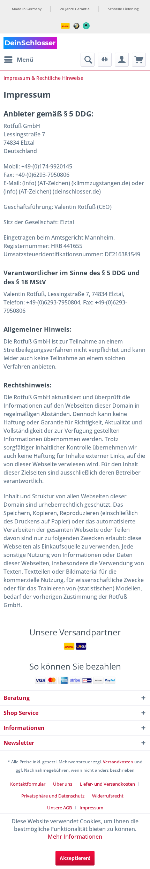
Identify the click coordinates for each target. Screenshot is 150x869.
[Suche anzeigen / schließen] (88, 60)
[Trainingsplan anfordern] (105, 60)
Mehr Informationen (75, 836)
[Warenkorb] (139, 60)
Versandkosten (118, 762)
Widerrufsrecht (107, 796)
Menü (25, 59)
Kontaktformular (27, 784)
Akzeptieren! (75, 858)
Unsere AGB (59, 807)
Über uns (62, 784)
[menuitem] (18, 60)
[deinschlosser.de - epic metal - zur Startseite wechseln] (30, 43)
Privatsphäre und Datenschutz (52, 796)
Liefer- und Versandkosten (107, 784)
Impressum (91, 807)
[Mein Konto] (122, 60)
